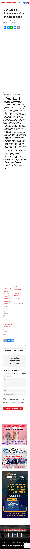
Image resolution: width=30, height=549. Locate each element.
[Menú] (19, 3)
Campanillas (8, 22)
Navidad (14, 22)
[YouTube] (28, 3)
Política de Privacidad (15, 542)
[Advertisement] (15, 45)
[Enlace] (9, 3)
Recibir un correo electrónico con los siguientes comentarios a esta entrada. (14, 398)
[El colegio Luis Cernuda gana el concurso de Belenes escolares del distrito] (8, 317)
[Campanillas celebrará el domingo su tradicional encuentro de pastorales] (18, 288)
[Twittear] (12, 340)
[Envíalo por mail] (5, 340)
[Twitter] (26, 3)
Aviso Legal (6, 542)
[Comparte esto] (9, 340)
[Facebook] (24, 3)
